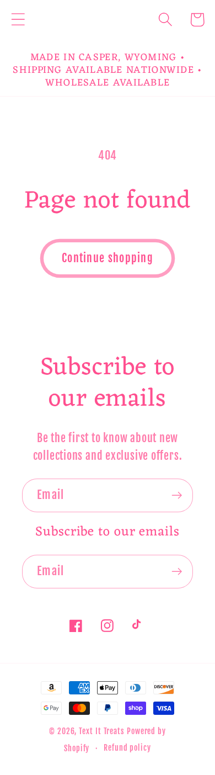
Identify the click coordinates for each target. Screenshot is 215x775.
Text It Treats (102, 731)
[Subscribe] (176, 495)
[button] (18, 19)
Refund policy (127, 748)
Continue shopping (107, 258)
